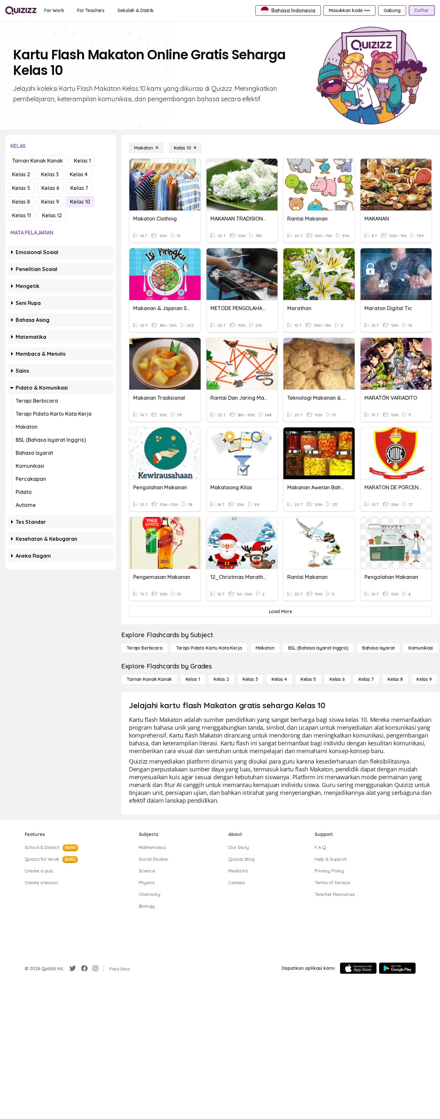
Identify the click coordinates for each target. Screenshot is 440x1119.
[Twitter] (72, 968)
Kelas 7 (79, 188)
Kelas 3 (50, 174)
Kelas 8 (21, 201)
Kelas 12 (52, 215)
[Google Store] (397, 968)
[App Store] (358, 968)
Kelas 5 (21, 188)
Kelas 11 (21, 215)
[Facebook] (84, 968)
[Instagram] (95, 968)
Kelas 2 (21, 174)
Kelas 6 (50, 188)
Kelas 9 (50, 201)
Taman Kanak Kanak (37, 160)
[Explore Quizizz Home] (20, 10)
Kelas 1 (82, 160)
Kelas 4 (79, 174)
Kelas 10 (80, 201)
